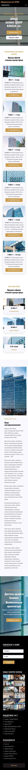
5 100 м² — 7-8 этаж (14, 255)
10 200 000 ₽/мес (14, 235)
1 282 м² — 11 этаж (14, 150)
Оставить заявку (14, 620)
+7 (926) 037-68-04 (5, 5)
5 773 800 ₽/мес (14, 95)
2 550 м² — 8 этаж (14, 185)
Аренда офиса (14, 32)
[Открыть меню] (26, 5)
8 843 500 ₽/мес (14, 165)
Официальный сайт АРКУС (10, 2)
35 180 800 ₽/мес (14, 270)
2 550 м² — (12, 115)
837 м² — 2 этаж (14, 80)
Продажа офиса (14, 37)
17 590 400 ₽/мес (14, 130)
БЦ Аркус (14, 765)
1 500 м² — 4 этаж (14, 220)
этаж (18, 115)
